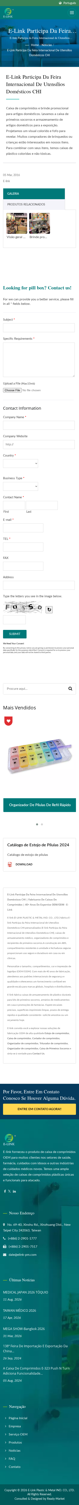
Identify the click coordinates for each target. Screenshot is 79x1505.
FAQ (12, 1458)
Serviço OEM (18, 1434)
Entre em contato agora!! (39, 1109)
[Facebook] (5, 1191)
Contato (14, 1466)
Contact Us (38, 1053)
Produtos (15, 1442)
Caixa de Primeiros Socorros (54, 1048)
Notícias (47, 45)
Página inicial (18, 1418)
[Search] (70, 688)
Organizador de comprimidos (22, 1043)
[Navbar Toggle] (72, 12)
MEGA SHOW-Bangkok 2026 (24, 1329)
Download (23, 864)
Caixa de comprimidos (19, 1038)
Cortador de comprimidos (46, 1038)
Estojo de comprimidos (57, 1033)
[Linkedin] (14, 1191)
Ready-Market (56, 1498)
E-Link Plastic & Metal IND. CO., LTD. (51, 1490)
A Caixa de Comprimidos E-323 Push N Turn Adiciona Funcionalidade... (36, 1371)
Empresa (15, 1426)
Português (69, 3)
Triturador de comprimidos (54, 1043)
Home (35, 45)
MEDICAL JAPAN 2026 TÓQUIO (25, 1292)
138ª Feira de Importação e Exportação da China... (35, 1348)
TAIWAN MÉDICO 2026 (19, 1310)
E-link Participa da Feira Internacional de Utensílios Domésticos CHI (39, 53)
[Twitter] (9, 1191)
